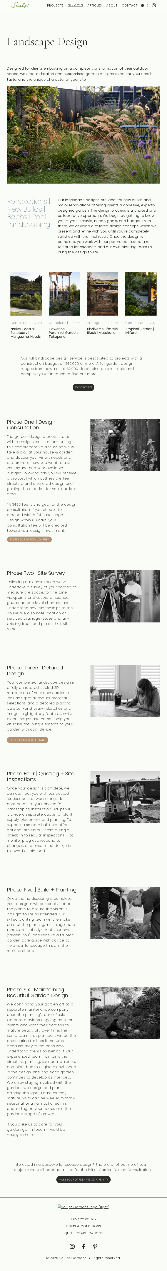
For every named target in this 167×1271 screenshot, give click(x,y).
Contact (130, 5)
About (111, 5)
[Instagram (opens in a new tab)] (154, 5)
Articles (94, 5)
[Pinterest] (95, 1246)
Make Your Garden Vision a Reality (83, 1179)
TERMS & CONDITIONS (83, 1226)
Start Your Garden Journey (29, 539)
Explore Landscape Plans (28, 740)
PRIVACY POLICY (83, 1219)
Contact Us (83, 387)
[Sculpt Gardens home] (20, 5)
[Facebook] (83, 1246)
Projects (55, 5)
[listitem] (26, 305)
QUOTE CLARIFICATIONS (83, 1233)
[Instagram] (72, 1246)
